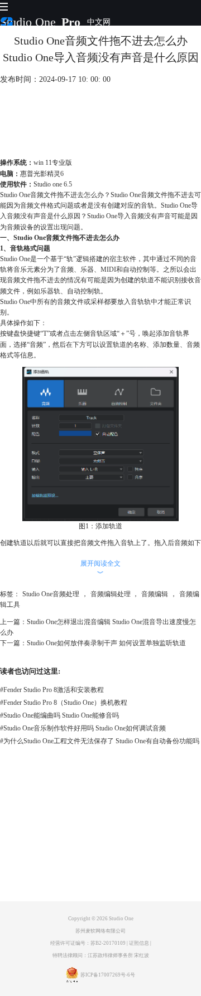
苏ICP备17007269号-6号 (107, 975)
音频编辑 (154, 594)
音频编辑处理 (110, 594)
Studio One (28, 22)
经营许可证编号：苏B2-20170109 (88, 943)
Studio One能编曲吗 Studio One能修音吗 (59, 715)
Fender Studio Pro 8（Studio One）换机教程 (63, 702)
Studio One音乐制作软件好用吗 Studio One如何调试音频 (83, 728)
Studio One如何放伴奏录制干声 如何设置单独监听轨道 (106, 643)
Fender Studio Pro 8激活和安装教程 (52, 689)
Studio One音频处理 (50, 594)
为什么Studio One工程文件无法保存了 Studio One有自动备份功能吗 (99, 741)
